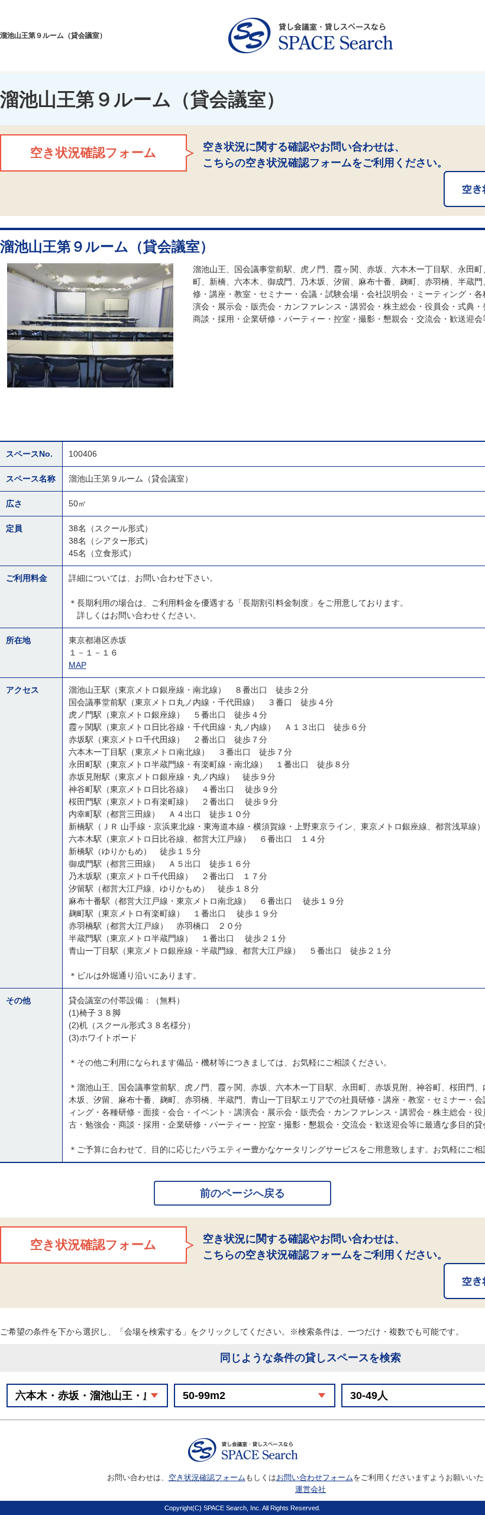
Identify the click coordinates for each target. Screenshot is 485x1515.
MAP (77, 665)
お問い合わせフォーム (314, 1477)
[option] (90, 325)
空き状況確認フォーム (207, 1477)
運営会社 (310, 1489)
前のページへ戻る (242, 1193)
